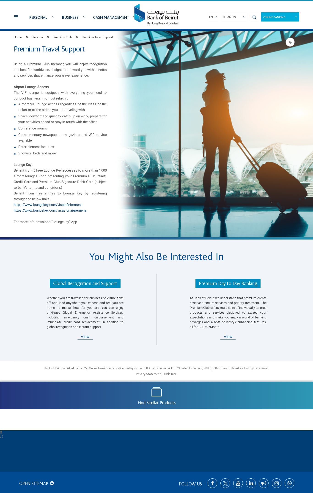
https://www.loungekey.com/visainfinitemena (48, 204)
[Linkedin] (251, 483)
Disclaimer (169, 374)
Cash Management (111, 17)
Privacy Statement (148, 374)
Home (18, 37)
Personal (38, 17)
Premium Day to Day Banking (228, 283)
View (85, 336)
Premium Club (63, 37)
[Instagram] (276, 483)
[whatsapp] (289, 483)
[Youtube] (238, 483)
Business (70, 17)
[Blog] (264, 483)
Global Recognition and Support (85, 283)
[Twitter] (225, 483)
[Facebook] (212, 483)
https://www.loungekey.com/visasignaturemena (50, 210)
